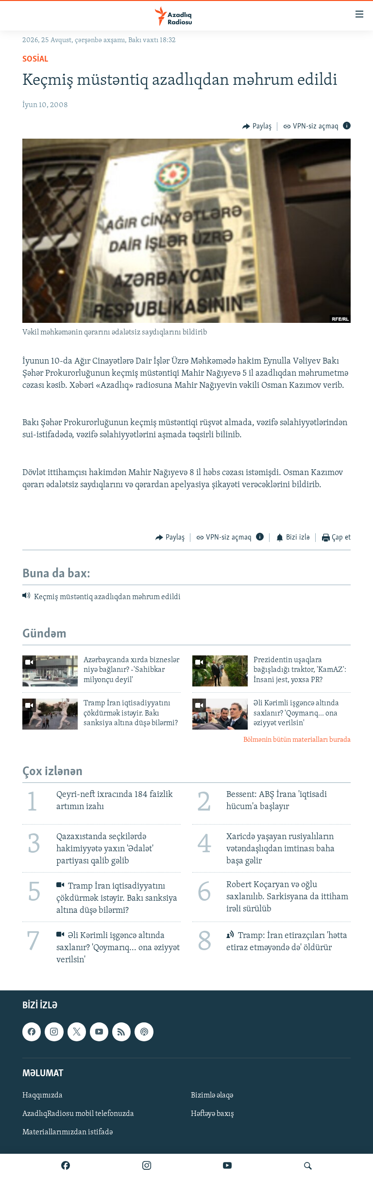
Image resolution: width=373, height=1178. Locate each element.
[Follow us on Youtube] (99, 1032)
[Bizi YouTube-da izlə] (227, 1166)
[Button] (256, 126)
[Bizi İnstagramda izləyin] (147, 1166)
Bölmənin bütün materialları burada (297, 740)
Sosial (35, 59)
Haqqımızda (42, 1095)
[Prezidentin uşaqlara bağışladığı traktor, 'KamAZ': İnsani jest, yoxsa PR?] (220, 670)
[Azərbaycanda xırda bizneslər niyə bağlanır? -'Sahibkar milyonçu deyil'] (50, 670)
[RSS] (121, 1032)
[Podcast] (144, 1032)
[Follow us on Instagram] (54, 1032)
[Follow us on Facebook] (31, 1032)
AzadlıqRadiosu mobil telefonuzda (78, 1114)
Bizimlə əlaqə (212, 1095)
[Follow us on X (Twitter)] (77, 1032)
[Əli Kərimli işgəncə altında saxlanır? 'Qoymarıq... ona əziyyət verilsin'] (220, 714)
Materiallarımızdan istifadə (67, 1132)
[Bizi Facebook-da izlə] (66, 1166)
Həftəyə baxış (212, 1114)
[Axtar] (307, 1166)
